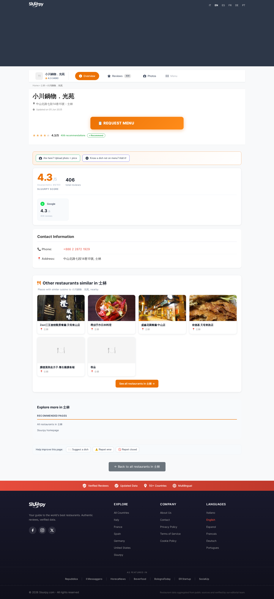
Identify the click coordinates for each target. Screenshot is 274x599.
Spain (117, 533)
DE (236, 5)
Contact (165, 519)
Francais (211, 533)
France (118, 526)
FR (230, 5)
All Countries (121, 512)
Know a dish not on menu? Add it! (108, 158)
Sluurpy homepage (48, 430)
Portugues (212, 547)
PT (243, 5)
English (210, 519)
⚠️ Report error (103, 449)
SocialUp (204, 578)
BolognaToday (162, 578)
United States (122, 547)
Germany (119, 540)
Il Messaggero (94, 578)
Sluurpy (118, 554)
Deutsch (211, 540)
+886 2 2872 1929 (76, 249)
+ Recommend (96, 135)
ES (223, 5)
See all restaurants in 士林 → (137, 383)
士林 (43, 85)
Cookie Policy (168, 540)
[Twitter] (52, 530)
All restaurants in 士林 (49, 424)
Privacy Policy (168, 526)
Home (36, 85)
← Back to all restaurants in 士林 (137, 466)
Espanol (211, 526)
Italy (116, 519)
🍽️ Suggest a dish (78, 449)
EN (216, 5)
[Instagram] (42, 530)
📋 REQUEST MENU (116, 123)
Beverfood (140, 578)
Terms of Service (170, 533)
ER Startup (185, 578)
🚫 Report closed (127, 449)
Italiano (210, 512)
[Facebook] (32, 530)
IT (210, 5)
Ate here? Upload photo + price (60, 158)
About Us (165, 512)
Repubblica (71, 578)
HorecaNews (118, 578)
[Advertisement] (137, 36)
